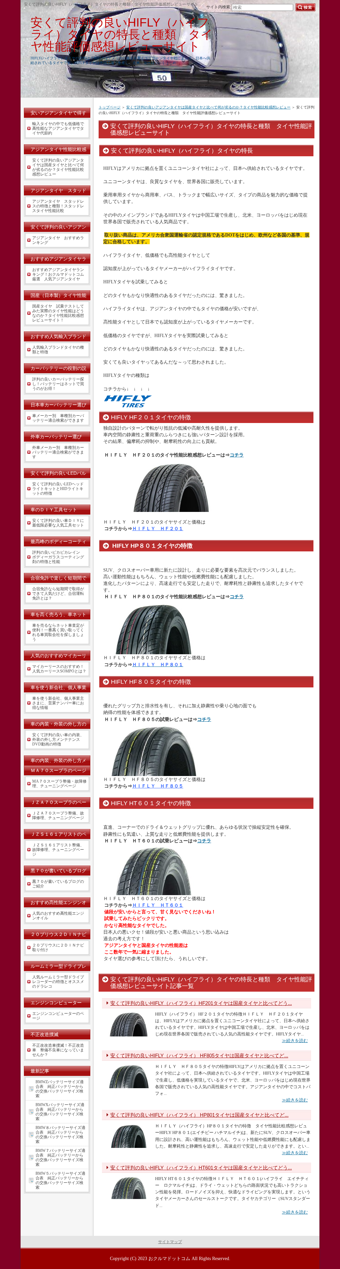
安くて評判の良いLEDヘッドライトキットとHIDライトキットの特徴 (58, 489)
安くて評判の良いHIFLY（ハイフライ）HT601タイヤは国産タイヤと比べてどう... (201, 1167)
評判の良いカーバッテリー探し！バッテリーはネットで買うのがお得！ (58, 384)
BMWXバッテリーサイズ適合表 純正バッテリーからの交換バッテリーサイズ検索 (60, 1111)
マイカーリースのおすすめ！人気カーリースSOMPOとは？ (59, 668)
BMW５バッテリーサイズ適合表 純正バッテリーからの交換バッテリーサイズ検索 (60, 1180)
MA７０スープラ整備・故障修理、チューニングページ (59, 783)
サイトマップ (170, 1241)
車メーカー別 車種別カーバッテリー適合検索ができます (58, 418)
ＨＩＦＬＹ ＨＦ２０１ (157, 528)
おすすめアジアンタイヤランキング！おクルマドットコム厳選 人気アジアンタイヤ (58, 274)
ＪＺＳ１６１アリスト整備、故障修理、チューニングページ (58, 850)
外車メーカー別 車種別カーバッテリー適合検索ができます (58, 452)
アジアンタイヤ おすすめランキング (58, 240)
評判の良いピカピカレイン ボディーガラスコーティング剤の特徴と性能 (58, 557)
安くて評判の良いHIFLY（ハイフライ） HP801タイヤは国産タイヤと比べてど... (199, 1115)
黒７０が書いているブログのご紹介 (58, 883)
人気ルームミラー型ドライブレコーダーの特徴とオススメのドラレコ (58, 982)
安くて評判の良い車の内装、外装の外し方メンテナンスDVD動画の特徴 (58, 739)
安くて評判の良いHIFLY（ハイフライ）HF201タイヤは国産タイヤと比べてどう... (201, 1003)
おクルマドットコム (169, 1258)
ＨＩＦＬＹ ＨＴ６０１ (157, 905)
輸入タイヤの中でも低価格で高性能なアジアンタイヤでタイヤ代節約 (58, 128)
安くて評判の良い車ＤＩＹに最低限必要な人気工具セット (58, 523)
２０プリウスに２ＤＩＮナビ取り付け (58, 947)
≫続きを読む (295, 1040)
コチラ (237, 455)
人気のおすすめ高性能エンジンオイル (58, 915)
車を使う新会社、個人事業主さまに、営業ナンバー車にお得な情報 (58, 703)
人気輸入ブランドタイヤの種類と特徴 (58, 349)
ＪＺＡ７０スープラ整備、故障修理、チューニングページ (58, 815)
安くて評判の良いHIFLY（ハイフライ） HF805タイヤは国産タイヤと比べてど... (199, 1055)
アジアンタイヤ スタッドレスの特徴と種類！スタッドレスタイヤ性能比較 (58, 206)
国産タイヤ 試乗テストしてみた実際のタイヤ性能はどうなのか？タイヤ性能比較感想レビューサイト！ (58, 313)
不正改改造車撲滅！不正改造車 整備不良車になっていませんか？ (58, 1050)
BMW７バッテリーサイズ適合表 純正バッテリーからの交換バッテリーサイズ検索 (60, 1157)
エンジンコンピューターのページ (58, 1016)
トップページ (110, 107)
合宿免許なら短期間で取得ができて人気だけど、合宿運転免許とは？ (58, 593)
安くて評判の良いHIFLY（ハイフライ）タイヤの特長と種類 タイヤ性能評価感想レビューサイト (122, 34)
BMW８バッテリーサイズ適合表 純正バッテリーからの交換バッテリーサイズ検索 (60, 1134)
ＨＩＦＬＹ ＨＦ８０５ (157, 786)
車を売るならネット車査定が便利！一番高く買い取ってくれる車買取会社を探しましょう (58, 632)
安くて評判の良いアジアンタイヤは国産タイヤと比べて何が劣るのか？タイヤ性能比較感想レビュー (208, 107)
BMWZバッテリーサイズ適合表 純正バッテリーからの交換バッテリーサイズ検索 (60, 1089)
